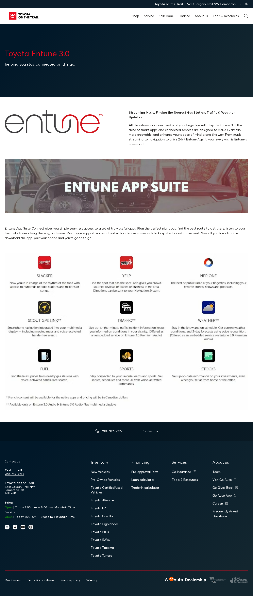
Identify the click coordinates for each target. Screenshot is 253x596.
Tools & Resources (226, 16)
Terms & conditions (40, 580)
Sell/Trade (166, 16)
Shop (135, 16)
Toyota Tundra (101, 555)
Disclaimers (13, 580)
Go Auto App (222, 495)
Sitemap (92, 580)
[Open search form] (246, 15)
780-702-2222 (14, 474)
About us (201, 16)
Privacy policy (70, 580)
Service (149, 16)
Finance (184, 16)
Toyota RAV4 (100, 540)
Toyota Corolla (102, 516)
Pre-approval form (144, 472)
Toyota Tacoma (102, 548)
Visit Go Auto (222, 480)
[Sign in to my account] (246, 4)
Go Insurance (181, 472)
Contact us (12, 461)
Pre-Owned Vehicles (105, 480)
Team (216, 472)
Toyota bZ (98, 508)
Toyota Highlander (104, 524)
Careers (218, 503)
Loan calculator (142, 480)
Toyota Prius (100, 532)
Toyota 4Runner (102, 500)
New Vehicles (100, 472)
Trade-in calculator (145, 488)
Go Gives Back (222, 488)
